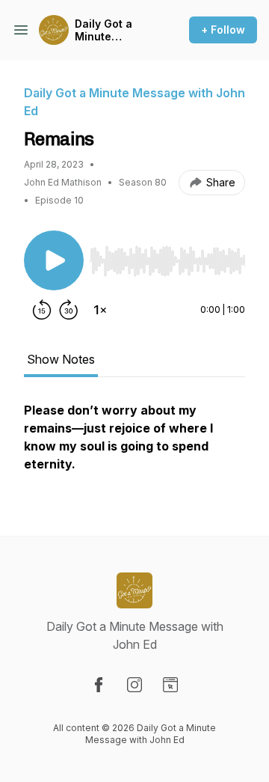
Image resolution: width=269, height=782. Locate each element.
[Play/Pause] (54, 260)
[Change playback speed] (100, 309)
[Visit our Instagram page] (134, 684)
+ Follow (223, 29)
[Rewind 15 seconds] (41, 309)
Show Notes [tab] (61, 359)
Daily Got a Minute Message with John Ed (112, 30)
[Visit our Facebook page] (98, 684)
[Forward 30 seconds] (68, 309)
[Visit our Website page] (170, 684)
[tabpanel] (134, 444)
